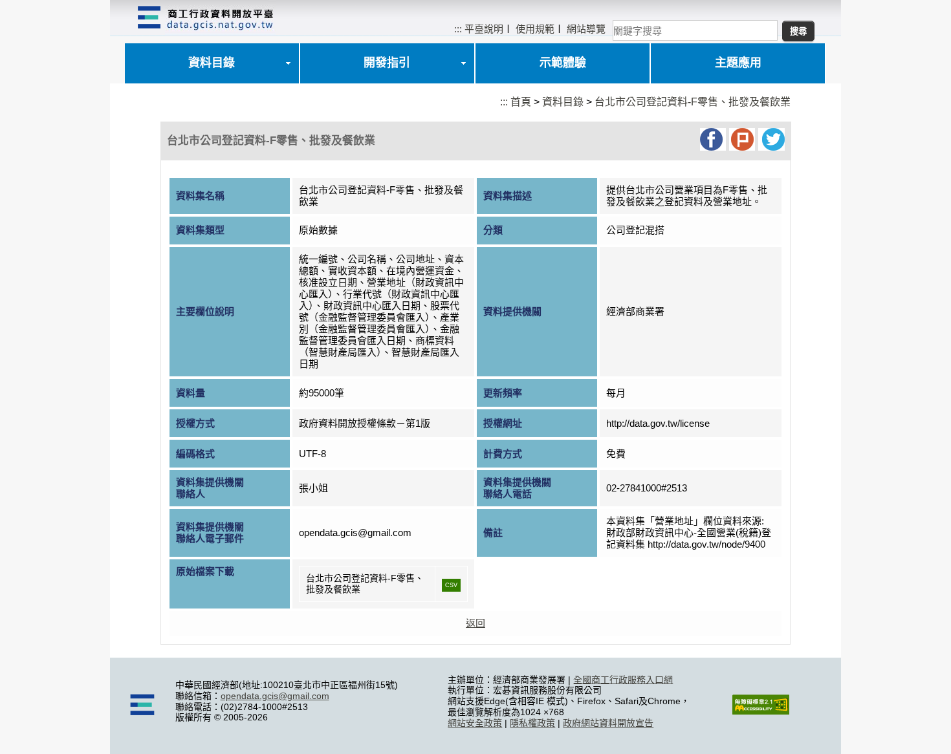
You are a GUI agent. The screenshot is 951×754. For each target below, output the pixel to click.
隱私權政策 (532, 723)
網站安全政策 (475, 723)
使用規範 (535, 28)
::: (458, 28)
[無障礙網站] (760, 711)
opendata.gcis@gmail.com (275, 696)
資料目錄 (211, 62)
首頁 (520, 101)
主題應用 (738, 62)
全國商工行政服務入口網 (623, 679)
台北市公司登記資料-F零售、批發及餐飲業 (693, 101)
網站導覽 (586, 28)
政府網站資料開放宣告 (608, 723)
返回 (475, 623)
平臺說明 (484, 28)
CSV (451, 585)
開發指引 (387, 62)
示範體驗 (563, 62)
